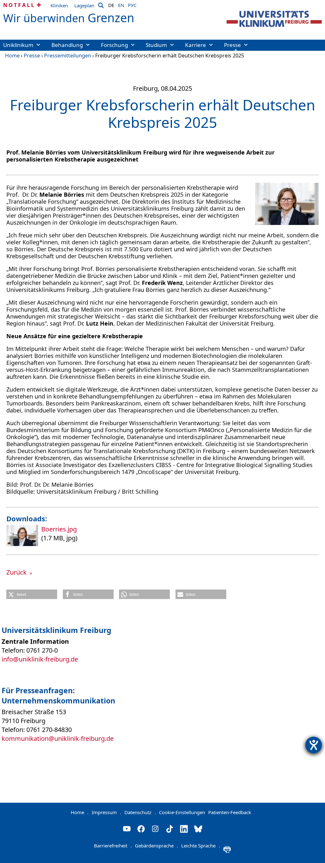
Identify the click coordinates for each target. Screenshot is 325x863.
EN (121, 4)
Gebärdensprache (156, 845)
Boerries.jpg (59, 529)
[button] (31, 594)
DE (111, 4)
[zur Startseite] (274, 19)
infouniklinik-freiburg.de (40, 659)
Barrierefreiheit (113, 845)
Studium (156, 45)
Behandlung (67, 45)
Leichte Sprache (200, 845)
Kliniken (59, 5)
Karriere (195, 45)
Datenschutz (140, 812)
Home (12, 55)
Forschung (114, 45)
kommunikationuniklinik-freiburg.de (58, 738)
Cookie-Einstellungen (182, 812)
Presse (232, 45)
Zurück (17, 572)
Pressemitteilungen (67, 55)
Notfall (19, 5)
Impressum (106, 812)
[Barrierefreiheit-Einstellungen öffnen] (313, 745)
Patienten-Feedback (229, 812)
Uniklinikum (18, 45)
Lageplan (84, 5)
